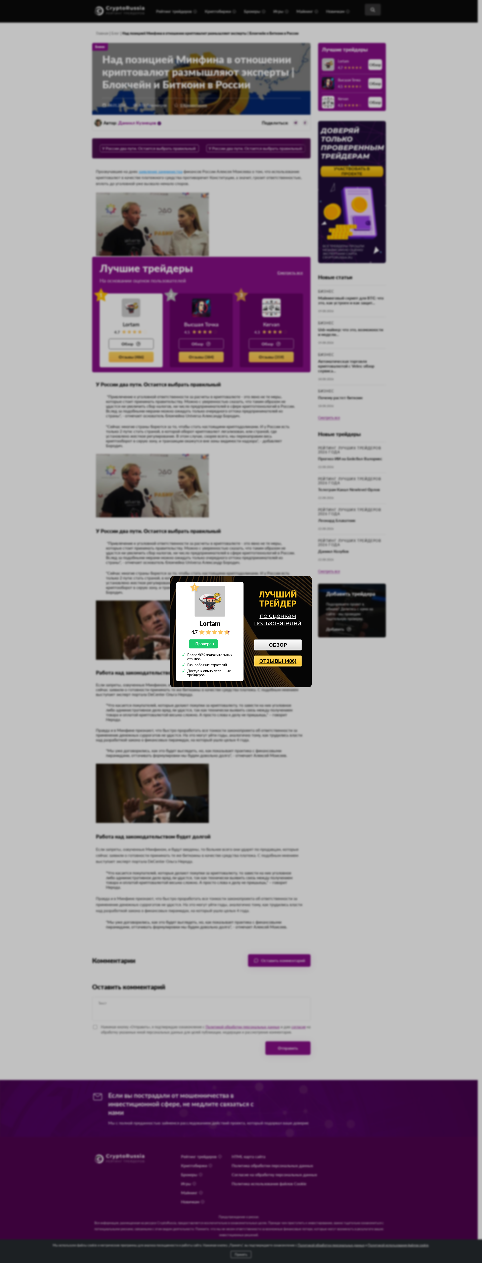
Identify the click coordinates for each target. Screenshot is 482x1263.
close (305, 582)
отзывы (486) (277, 661)
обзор (278, 645)
